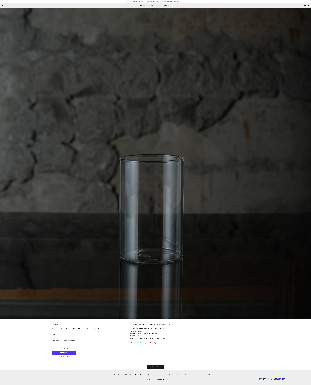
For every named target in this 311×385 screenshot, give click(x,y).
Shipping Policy (168, 375)
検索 (209, 375)
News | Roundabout (108, 375)
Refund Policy (153, 375)
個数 (54, 335)
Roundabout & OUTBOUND (155, 5)
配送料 (57, 340)
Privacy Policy (182, 375)
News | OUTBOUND (125, 375)
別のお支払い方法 (64, 356)
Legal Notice (140, 375)
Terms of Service (198, 375)
